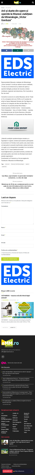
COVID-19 (15, 413)
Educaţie (15, 420)
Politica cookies (5, 466)
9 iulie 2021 (14, 23)
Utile (25, 432)
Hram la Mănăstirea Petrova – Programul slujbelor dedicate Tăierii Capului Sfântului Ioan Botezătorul (21, 451)
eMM (7, 23)
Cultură (15, 415)
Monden (15, 424)
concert (7, 164)
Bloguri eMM (5, 429)
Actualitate (8, 7)
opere (27, 164)
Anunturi (3, 427)
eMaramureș (6, 300)
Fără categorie (17, 422)
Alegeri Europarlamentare (6, 418)
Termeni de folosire (6, 464)
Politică (15, 429)
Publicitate (16, 431)
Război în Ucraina (26, 414)
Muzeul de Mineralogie (17, 164)
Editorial (15, 418)
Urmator (12, 327)
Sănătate (26, 417)
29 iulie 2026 (13, 300)
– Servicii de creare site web (14, 362)
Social (26, 419)
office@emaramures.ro (7, 351)
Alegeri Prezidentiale (5, 424)
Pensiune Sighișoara (6, 467)
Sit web (3, 242)
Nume (3, 227)
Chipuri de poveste (4, 432)
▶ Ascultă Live (7, 471)
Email (3, 235)
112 (2, 413)
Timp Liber (27, 430)
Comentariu (4, 206)
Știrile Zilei (27, 428)
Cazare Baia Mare (16, 466)
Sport (25, 421)
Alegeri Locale (5, 421)
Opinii (14, 426)
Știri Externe (27, 423)
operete (4, 166)
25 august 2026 (7, 375)
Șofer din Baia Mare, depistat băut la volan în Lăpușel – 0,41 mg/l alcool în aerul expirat (21, 442)
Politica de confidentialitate (9, 250)
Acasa (2, 7)
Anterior (5, 327)
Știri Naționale (28, 425)
